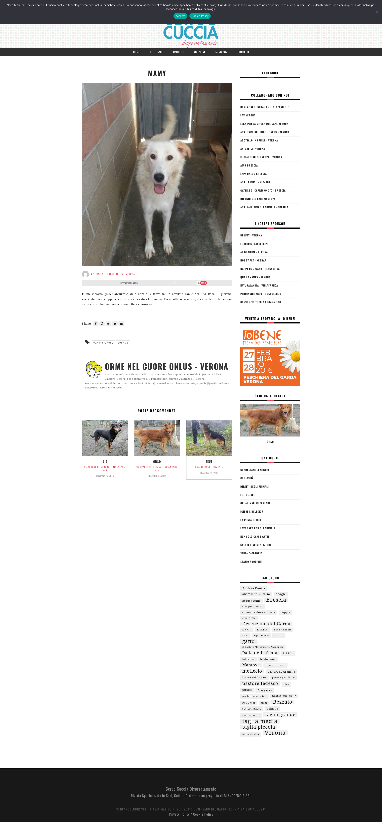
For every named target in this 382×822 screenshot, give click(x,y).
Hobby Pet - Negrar (253, 260)
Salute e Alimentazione (255, 545)
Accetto (180, 15)
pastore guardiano (283, 677)
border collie (251, 600)
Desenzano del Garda (266, 624)
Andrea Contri (253, 588)
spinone (272, 708)
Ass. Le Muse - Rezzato (209, 466)
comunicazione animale (258, 612)
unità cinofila (250, 734)
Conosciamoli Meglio (254, 470)
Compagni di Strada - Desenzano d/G (105, 468)
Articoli (178, 52)
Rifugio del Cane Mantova (258, 199)
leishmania (268, 659)
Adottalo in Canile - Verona (259, 140)
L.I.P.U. (288, 653)
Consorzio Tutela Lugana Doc (260, 302)
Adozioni (199, 52)
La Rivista (221, 52)
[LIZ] (105, 439)
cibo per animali (252, 606)
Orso (157, 461)
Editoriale (247, 495)
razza (264, 703)
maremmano (275, 665)
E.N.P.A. (262, 629)
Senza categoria (251, 553)
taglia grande (280, 714)
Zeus (209, 461)
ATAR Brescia (249, 165)
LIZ (105, 461)
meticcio (252, 671)
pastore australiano (281, 671)
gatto (248, 641)
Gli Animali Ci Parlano (255, 503)
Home (136, 52)
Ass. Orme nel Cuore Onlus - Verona (264, 132)
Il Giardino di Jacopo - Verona (261, 157)
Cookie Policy (203, 814)
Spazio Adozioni (251, 561)
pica (286, 684)
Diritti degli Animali (254, 486)
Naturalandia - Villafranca (259, 285)
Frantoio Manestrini (254, 244)
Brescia (276, 599)
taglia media (103, 343)
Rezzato (282, 702)
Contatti (243, 52)
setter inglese (251, 708)
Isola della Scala (260, 653)
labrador (248, 659)
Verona (123, 343)
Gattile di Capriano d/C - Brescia (263, 190)
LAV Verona (247, 115)
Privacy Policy (179, 814)
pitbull (247, 689)
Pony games (264, 690)
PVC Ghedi (248, 703)
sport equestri (251, 715)
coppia (285, 612)
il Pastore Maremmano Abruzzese (263, 647)
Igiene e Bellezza (251, 511)
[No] (377, 12)
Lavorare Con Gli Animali (257, 528)
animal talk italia (256, 594)
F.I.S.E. (278, 635)
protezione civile (284, 695)
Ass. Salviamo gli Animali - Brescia (264, 207)
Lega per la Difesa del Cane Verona (264, 124)
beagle (281, 594)
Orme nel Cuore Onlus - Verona (115, 273)
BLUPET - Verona (251, 235)
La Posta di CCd (250, 520)
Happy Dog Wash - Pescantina (260, 269)
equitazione (261, 635)
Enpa (245, 635)
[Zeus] (209, 439)
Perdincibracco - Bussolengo (260, 294)
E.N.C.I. (246, 629)
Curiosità (247, 478)
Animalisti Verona (252, 149)
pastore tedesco (260, 683)
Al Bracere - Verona (254, 252)
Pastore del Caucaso (254, 677)
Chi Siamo (156, 52)
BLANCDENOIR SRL (237, 795)
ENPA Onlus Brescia (253, 174)
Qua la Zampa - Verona (255, 277)
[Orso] (157, 439)
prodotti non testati (254, 696)
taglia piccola (258, 727)
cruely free (249, 618)
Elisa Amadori (282, 629)
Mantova (251, 665)
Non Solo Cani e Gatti (254, 536)
